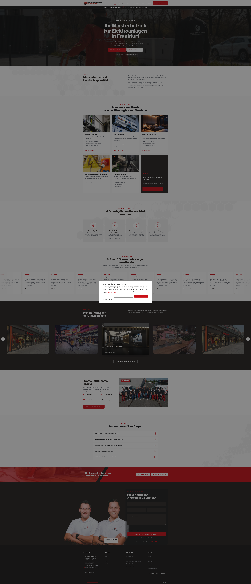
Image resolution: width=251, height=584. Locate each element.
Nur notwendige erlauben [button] (123, 296)
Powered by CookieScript (143, 301)
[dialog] (125, 292)
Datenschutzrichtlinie (111, 292)
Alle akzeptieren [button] (141, 296)
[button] (108, 299)
